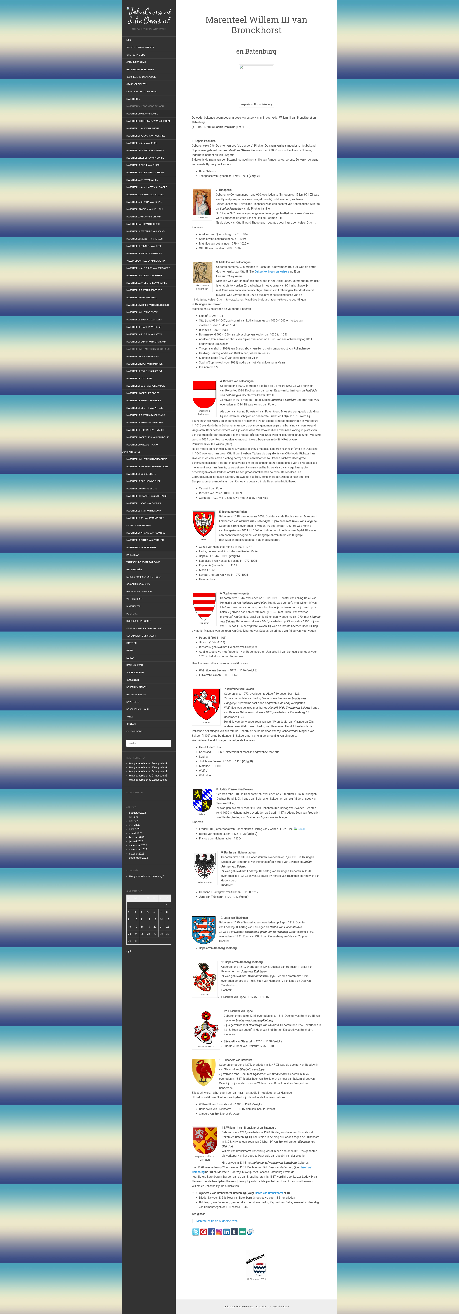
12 (148, 919)
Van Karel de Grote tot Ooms (143, 562)
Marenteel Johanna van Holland (145, 194)
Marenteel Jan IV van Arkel (142, 180)
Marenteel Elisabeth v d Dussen (144, 239)
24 (135, 933)
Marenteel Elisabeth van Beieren (145, 150)
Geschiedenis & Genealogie (141, 77)
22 (167, 926)
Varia (129, 716)
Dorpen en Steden (136, 687)
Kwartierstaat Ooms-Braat (142, 91)
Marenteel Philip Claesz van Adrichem (148, 121)
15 (167, 919)
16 (129, 926)
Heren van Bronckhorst (269, 1193)
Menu (129, 40)
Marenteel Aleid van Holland (143, 224)
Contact (131, 724)
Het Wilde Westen (136, 694)
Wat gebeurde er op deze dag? (146, 876)
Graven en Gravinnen (138, 584)
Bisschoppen (133, 606)
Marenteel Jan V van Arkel (141, 143)
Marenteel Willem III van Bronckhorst (148, 349)
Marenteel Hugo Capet (139, 378)
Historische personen (138, 621)
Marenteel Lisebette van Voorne (145, 158)
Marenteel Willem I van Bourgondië (146, 459)
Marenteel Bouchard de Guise (143, 481)
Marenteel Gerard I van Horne (143, 327)
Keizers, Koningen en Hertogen (143, 577)
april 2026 (134, 829)
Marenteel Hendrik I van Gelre (143, 400)
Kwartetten (133, 702)
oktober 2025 (136, 853)
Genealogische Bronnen (140, 69)
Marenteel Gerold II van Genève (144, 371)
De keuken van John (137, 709)
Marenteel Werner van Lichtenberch (147, 305)
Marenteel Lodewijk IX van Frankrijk (147, 437)
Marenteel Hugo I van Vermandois (145, 386)
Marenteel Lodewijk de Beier (142, 393)
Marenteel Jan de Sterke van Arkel (146, 283)
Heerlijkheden (134, 665)
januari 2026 (136, 841)
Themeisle (283, 1306)
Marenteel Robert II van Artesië (144, 408)
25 (142, 933)
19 (148, 926)
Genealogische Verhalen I (141, 636)
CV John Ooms (134, 731)
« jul (128, 951)
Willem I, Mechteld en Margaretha (145, 261)
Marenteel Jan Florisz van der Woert (148, 268)
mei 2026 (134, 825)
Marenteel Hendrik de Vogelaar (144, 422)
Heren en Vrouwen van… (140, 591)
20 (154, 926)
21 (161, 926)
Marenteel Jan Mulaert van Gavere (146, 187)
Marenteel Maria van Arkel (142, 113)
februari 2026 (137, 837)
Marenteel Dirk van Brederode (144, 290)
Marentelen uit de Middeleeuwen (145, 106)
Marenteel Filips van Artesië (142, 356)
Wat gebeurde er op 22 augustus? (148, 779)
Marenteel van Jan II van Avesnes (145, 518)
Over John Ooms (135, 55)
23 (129, 933)
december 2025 (138, 845)
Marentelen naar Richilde (141, 547)
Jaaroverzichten (136, 84)
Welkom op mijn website (140, 47)
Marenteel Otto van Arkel (141, 297)
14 (161, 919)
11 (142, 919)
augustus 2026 (137, 812)
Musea (130, 650)
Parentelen (132, 555)
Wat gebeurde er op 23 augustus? (148, 775)
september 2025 (138, 857)
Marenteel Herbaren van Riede (144, 246)
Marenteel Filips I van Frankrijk (144, 364)
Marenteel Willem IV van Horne (144, 275)
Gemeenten (132, 680)
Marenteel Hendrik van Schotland (146, 342)
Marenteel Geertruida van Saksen (145, 231)
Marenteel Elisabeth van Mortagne (146, 496)
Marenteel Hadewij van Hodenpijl (145, 136)
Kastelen (131, 643)
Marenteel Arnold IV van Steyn (144, 334)
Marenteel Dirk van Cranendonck (145, 415)
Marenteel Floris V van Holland (144, 209)
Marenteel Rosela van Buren (143, 165)
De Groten (132, 614)
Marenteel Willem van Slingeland (145, 172)
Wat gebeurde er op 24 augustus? (148, 771)
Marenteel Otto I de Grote (141, 488)
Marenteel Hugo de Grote (141, 474)
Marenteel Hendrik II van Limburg (145, 430)
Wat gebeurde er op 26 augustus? (148, 763)
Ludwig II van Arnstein (138, 525)
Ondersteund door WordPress (238, 1306)
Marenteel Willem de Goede (142, 312)
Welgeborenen (134, 599)
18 (142, 926)
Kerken (130, 658)
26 (148, 933)
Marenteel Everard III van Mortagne (147, 466)
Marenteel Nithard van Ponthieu (145, 540)
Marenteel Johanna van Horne (144, 202)
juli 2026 (133, 816)
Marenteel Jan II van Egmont (142, 128)
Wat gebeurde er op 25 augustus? (148, 767)
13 (154, 919)
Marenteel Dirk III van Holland (143, 511)
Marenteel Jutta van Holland (143, 216)
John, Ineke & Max (136, 62)
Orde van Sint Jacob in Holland (144, 628)
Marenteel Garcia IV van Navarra (145, 533)
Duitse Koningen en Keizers (271, 271)
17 (135, 926)
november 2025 (138, 849)
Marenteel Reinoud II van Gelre (144, 253)
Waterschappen (135, 672)
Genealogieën (134, 569)
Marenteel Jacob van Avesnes (143, 503)
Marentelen (133, 99)
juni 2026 (134, 821)
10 (135, 919)
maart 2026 (135, 833)
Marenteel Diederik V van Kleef (144, 319)
